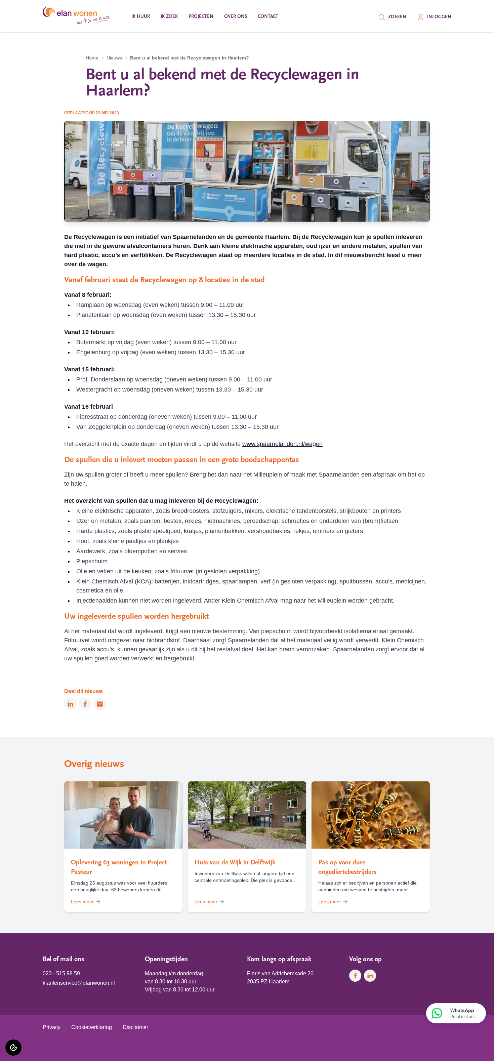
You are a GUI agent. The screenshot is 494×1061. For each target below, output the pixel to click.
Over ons (235, 16)
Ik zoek (169, 16)
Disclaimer (135, 1027)
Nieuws (114, 57)
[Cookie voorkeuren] (13, 1047)
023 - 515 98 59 (61, 973)
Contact (268, 16)
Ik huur (140, 16)
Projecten (201, 16)
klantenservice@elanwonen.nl (79, 983)
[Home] (76, 16)
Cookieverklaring (91, 1027)
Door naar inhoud (26, 9)
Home (92, 57)
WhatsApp (463, 1013)
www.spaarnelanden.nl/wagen (282, 444)
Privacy (51, 1027)
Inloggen (439, 16)
